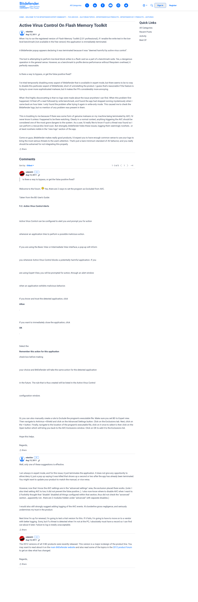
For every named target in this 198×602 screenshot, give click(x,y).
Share (23, 149)
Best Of (142, 40)
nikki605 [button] (29, 172)
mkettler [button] (29, 32)
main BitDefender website (63, 547)
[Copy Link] (39, 34)
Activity (142, 36)
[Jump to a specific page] (132, 165)
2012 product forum (122, 547)
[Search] (151, 5)
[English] (29, 5)
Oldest (30, 165)
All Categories (145, 28)
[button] (22, 33)
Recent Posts (145, 32)
